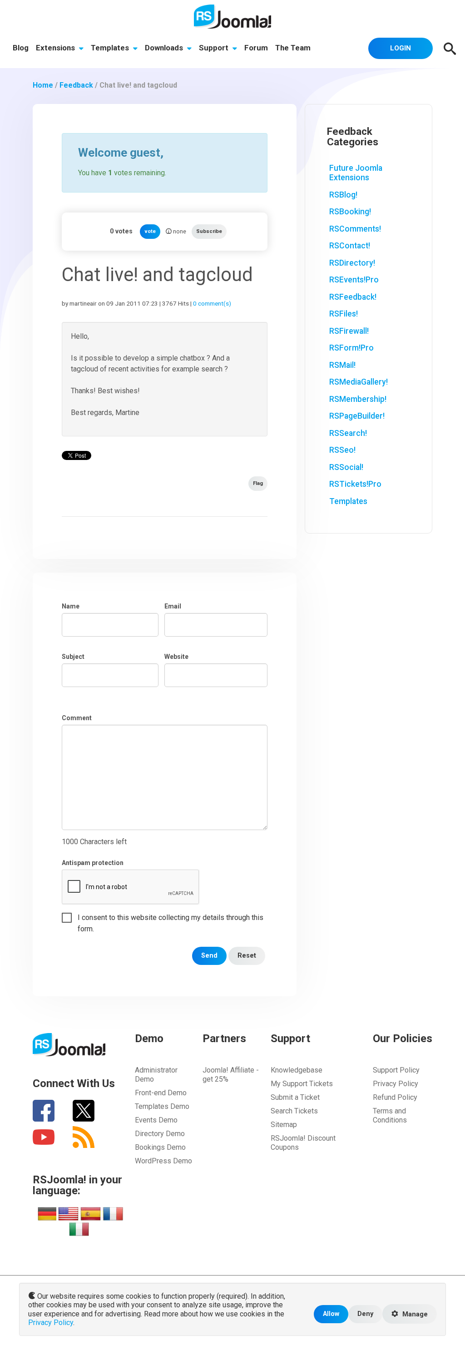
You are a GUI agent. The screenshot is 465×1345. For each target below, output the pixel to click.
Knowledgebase (296, 1070)
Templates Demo (162, 1106)
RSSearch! (348, 433)
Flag (258, 483)
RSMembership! (357, 399)
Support (214, 47)
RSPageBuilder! (357, 415)
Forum (256, 47)
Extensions (56, 47)
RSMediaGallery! (358, 381)
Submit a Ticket (295, 1097)
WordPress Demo (163, 1161)
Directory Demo (160, 1133)
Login (400, 48)
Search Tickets (294, 1111)
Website (176, 656)
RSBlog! (343, 194)
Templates (111, 47)
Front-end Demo (161, 1092)
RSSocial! (346, 467)
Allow (331, 1314)
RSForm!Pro (351, 347)
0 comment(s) (212, 303)
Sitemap (284, 1124)
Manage (414, 1314)
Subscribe (209, 231)
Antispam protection (93, 862)
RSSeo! (342, 450)
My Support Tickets (302, 1083)
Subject (73, 656)
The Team (293, 47)
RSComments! (355, 228)
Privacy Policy (395, 1083)
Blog (21, 47)
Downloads (165, 47)
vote (150, 231)
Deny (365, 1314)
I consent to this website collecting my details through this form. (170, 918)
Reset (246, 955)
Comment (77, 718)
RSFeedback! (352, 297)
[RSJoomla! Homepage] (232, 16)
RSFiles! (343, 313)
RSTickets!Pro (355, 484)
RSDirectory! (352, 262)
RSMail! (342, 365)
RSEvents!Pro (354, 279)
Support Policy (396, 1070)
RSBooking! (350, 211)
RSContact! (349, 245)
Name (70, 606)
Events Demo (156, 1120)
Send (209, 955)
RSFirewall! (349, 331)
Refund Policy (395, 1097)
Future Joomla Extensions (355, 172)
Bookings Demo (160, 1147)
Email (172, 606)
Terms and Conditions (390, 1115)
